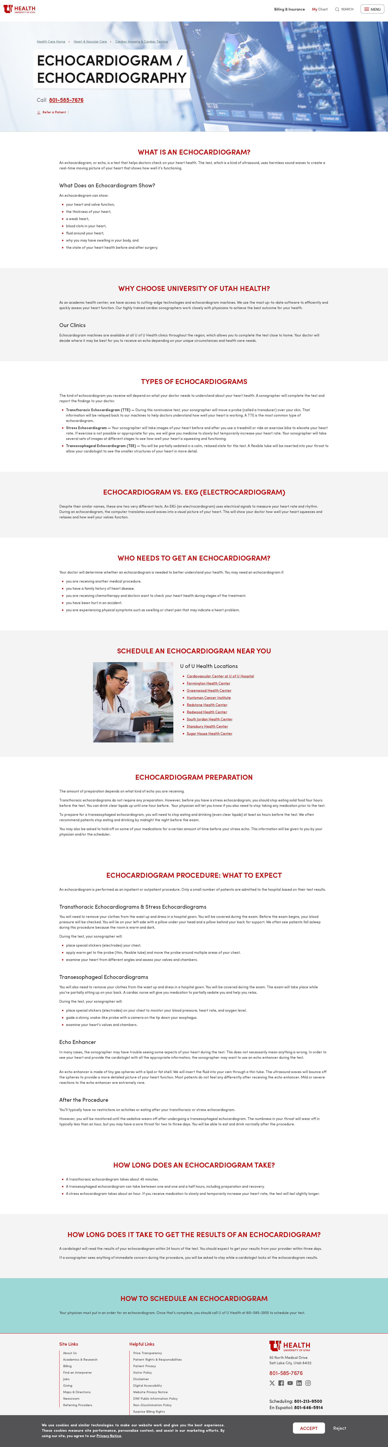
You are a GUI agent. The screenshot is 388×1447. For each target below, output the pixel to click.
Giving (67, 1385)
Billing (67, 1366)
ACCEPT (309, 1428)
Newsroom (71, 1398)
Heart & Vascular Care (90, 41)
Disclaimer (141, 1379)
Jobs (66, 1379)
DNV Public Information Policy (155, 1398)
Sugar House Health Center (209, 733)
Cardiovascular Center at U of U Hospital (220, 676)
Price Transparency (147, 1353)
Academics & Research (80, 1359)
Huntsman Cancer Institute (209, 697)
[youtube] (290, 1383)
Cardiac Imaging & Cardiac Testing (141, 41)
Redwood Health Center (207, 711)
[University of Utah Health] (19, 9)
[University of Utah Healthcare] (299, 1346)
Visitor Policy (142, 1372)
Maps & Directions (77, 1392)
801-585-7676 (66, 99)
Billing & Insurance (289, 9)
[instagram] (308, 1383)
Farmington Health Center (208, 683)
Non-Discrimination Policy (152, 1405)
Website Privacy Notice (150, 1392)
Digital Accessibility (147, 1385)
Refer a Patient (54, 112)
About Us (70, 1353)
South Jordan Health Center (210, 719)
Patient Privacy (144, 1366)
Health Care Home (51, 41)
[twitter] (272, 1383)
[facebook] (281, 1383)
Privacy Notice (109, 1435)
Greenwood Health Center (209, 690)
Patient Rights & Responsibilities (157, 1359)
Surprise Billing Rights (149, 1411)
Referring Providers (77, 1405)
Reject (339, 1428)
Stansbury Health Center (207, 726)
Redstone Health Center (207, 704)
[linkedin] (299, 1383)
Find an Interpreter (77, 1372)
